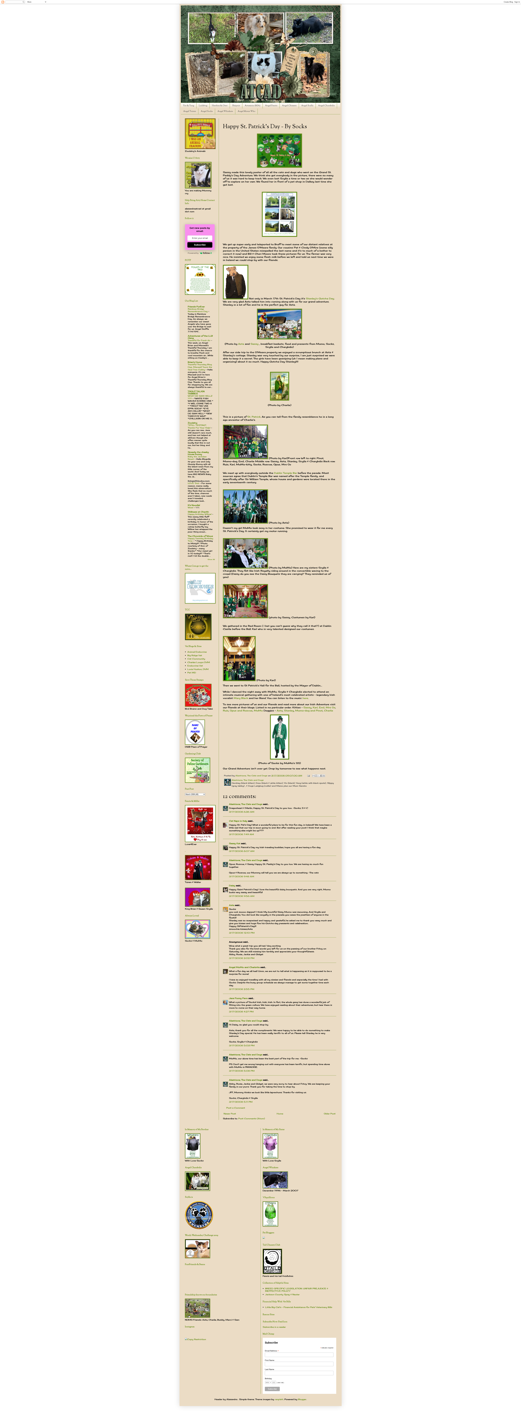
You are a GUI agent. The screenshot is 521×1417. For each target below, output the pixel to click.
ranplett (279, 1399)
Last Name (269, 1369)
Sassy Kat (234, 843)
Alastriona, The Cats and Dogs (246, 804)
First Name (269, 1360)
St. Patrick (253, 416)
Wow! (191, 507)
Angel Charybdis (326, 105)
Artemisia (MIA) (252, 105)
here (305, 698)
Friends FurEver (196, 306)
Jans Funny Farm (238, 998)
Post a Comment (235, 1108)
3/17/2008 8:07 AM (241, 851)
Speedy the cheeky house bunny (198, 453)
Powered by (193, 253)
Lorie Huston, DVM (198, 669)
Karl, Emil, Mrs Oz (324, 707)
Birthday (268, 1378)
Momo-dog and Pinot (309, 710)
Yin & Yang (188, 105)
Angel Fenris (271, 105)
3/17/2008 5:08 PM (242, 1071)
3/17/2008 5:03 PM (242, 1045)
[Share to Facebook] (321, 775)
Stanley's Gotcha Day (319, 298)
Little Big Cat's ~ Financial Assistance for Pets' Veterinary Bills (298, 1307)
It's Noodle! (194, 505)
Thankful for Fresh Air (199, 340)
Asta (241, 344)
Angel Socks (207, 111)
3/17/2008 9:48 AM (241, 876)
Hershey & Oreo (220, 105)
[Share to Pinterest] (324, 775)
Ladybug (203, 105)
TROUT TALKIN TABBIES (196, 392)
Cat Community (196, 659)
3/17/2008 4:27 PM (241, 1011)
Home (280, 1113)
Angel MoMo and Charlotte (244, 967)
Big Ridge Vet (194, 655)
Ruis (225, 710)
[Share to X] (318, 775)
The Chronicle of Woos (200, 536)
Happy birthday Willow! (200, 514)
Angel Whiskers (225, 111)
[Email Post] (308, 776)
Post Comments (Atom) (251, 1118)
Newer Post (230, 1113)
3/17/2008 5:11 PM (240, 1102)
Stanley (289, 710)
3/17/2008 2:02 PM (241, 958)
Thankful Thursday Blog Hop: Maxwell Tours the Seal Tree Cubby (200, 367)
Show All (211, 559)
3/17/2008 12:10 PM (242, 933)
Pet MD (191, 672)
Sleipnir (236, 105)
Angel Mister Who (246, 111)
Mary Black (241, 698)
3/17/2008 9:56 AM (241, 896)
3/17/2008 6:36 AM (241, 812)
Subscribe (200, 245)
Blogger (302, 1399)
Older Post (330, 1113)
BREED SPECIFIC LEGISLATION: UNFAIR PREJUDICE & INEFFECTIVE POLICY (296, 1289)
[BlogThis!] (316, 775)
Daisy (232, 885)
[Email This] (313, 775)
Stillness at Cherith (198, 512)
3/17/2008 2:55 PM (241, 989)
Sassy (254, 344)
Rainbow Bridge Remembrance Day (198, 310)
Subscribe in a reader (274, 1327)
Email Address (272, 1351)
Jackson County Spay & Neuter (282, 1294)
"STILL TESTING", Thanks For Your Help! (199, 426)
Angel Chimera (289, 105)
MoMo (258, 710)
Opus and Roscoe (241, 710)
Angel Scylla (307, 105)
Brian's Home (195, 362)
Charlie (328, 710)
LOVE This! (194, 483)
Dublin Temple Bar (286, 473)
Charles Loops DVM (198, 662)
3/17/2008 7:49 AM (241, 834)
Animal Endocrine (197, 652)
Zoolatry (192, 423)
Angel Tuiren (189, 111)
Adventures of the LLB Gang (200, 337)
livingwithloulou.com (199, 481)
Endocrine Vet (195, 665)
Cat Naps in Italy (238, 821)
